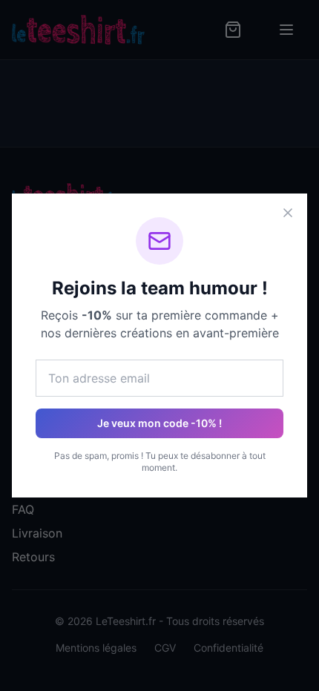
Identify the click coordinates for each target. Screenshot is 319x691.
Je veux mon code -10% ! (159, 423)
